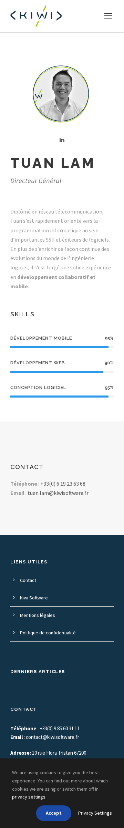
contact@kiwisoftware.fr (52, 737)
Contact (28, 580)
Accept (54, 813)
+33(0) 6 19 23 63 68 (62, 483)
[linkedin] (62, 139)
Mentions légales (37, 615)
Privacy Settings (95, 813)
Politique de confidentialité (48, 633)
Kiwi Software (34, 598)
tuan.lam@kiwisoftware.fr (58, 492)
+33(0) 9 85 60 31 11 (60, 728)
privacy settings (28, 797)
